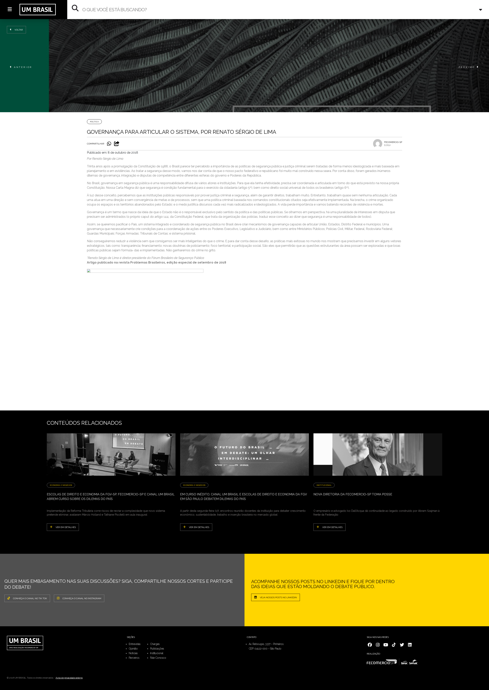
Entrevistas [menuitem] (135, 644)
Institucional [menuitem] (156, 653)
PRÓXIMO (467, 67)
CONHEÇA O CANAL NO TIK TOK (30, 598)
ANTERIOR (23, 67)
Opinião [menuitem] (133, 648)
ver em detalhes (66, 527)
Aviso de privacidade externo (69, 677)
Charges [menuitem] (155, 644)
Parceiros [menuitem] (134, 657)
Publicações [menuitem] (157, 648)
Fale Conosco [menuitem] (158, 657)
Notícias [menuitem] (133, 653)
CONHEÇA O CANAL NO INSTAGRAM (81, 598)
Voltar (19, 29)
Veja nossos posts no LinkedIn (278, 597)
